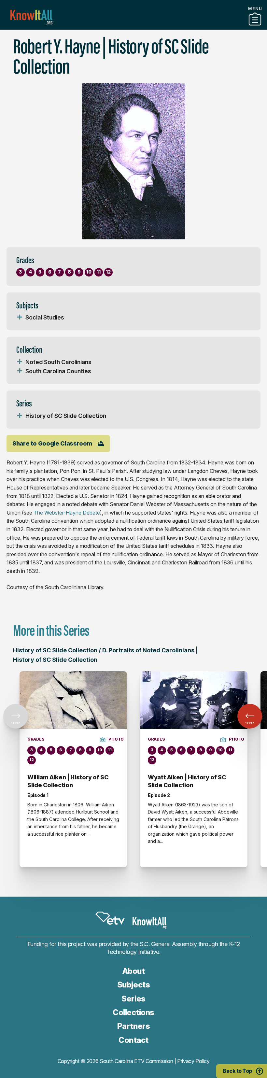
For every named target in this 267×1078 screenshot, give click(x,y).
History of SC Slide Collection (65, 415)
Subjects (133, 984)
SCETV (110, 918)
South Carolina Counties (58, 371)
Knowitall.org (31, 17)
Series (133, 998)
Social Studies (44, 317)
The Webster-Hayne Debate (67, 512)
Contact (133, 1040)
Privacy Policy (193, 1061)
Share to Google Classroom (52, 443)
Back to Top (237, 1071)
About (133, 971)
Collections (133, 1012)
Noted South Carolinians (58, 362)
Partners (133, 27)
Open (19, 317)
